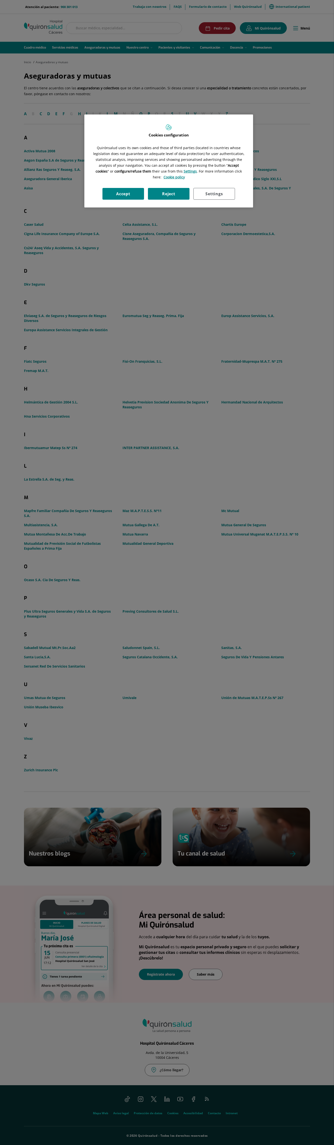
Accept (123, 193)
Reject (168, 193)
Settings (214, 193)
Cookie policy (174, 177)
